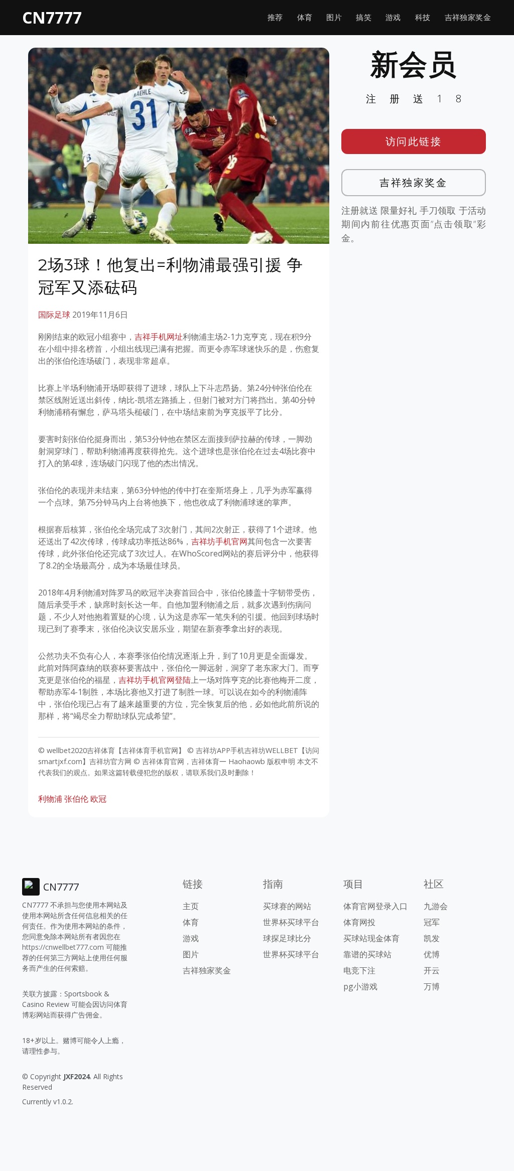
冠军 (432, 922)
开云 (432, 970)
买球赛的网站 (287, 906)
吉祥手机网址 (159, 336)
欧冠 (98, 798)
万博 (432, 986)
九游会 (436, 906)
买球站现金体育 (371, 938)
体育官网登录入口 (375, 906)
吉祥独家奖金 (468, 17)
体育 (305, 17)
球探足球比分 (287, 938)
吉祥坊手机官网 (219, 541)
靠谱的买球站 (367, 954)
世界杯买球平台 (291, 922)
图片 (334, 17)
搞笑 (363, 17)
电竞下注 (359, 970)
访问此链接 (414, 141)
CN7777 (52, 17)
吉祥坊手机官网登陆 (154, 679)
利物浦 (50, 798)
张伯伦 (76, 798)
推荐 (275, 17)
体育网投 (359, 922)
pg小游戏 (360, 986)
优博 (432, 954)
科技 (423, 17)
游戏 (393, 17)
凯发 (432, 938)
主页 (191, 906)
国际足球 (54, 314)
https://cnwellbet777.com (63, 947)
